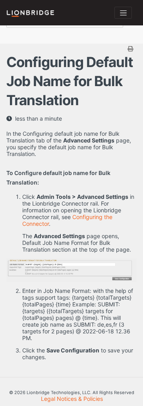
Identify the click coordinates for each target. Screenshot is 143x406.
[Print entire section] (72, 48)
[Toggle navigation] (123, 13)
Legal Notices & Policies (72, 398)
